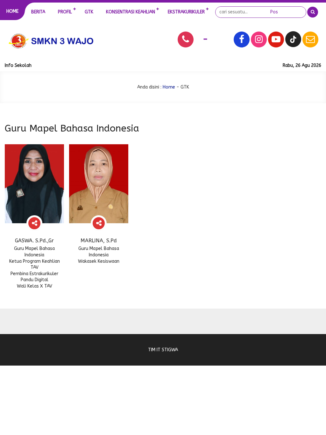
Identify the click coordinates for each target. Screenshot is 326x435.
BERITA (38, 12)
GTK (89, 12)
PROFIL (65, 12)
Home (169, 87)
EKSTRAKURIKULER (186, 12)
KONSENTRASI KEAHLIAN (130, 12)
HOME (12, 11)
